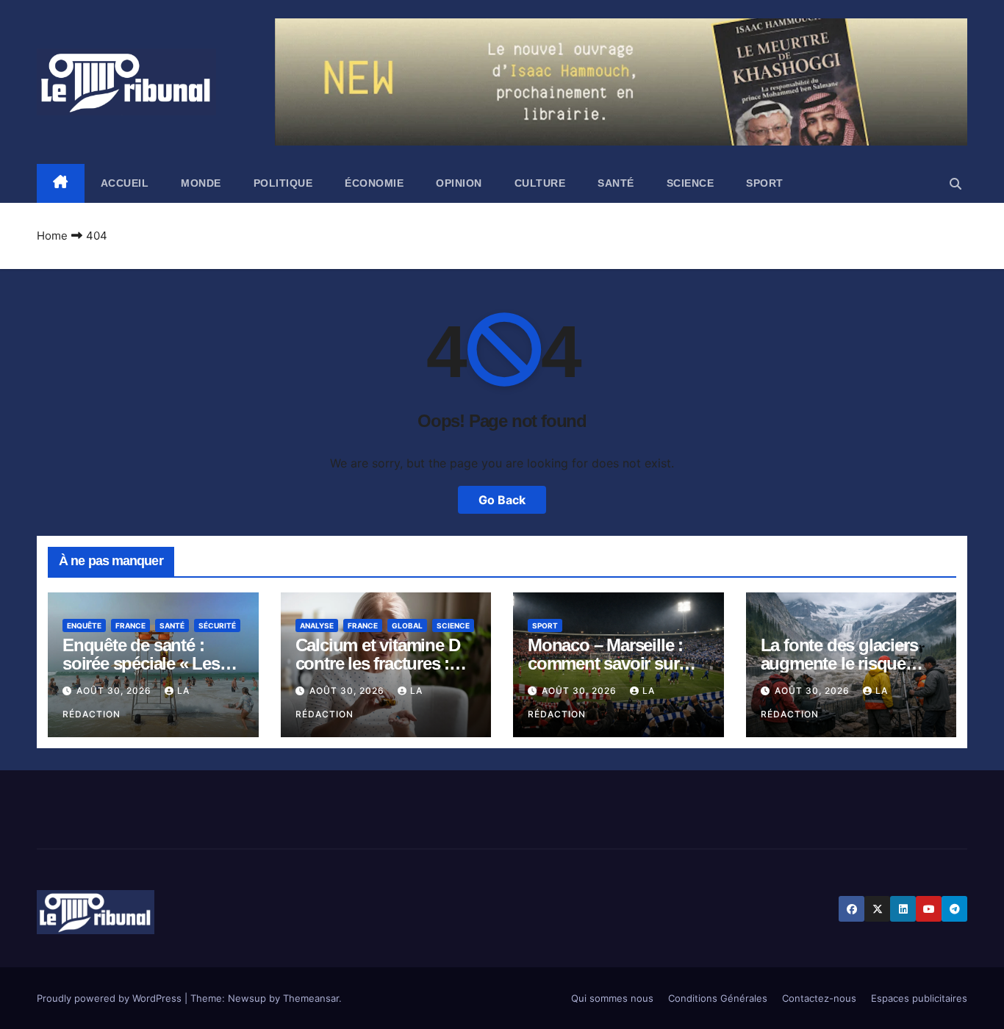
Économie (374, 183)
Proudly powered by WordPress (110, 998)
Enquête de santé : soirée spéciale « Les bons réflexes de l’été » (148, 663)
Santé (616, 183)
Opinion (459, 183)
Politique (283, 183)
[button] (955, 183)
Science (690, 183)
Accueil (125, 183)
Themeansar (311, 998)
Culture (540, 183)
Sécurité (217, 625)
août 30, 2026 (115, 690)
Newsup (247, 998)
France (130, 625)
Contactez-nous (819, 998)
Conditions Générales (717, 998)
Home (52, 236)
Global (407, 625)
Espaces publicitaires (919, 998)
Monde (201, 183)
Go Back (502, 499)
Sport (765, 183)
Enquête (84, 625)
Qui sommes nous (612, 998)
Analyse (317, 625)
